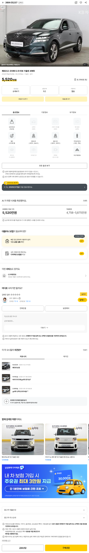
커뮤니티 (23, 356)
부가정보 (73, 112)
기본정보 (44, 112)
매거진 (65, 356)
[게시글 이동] (44, 366)
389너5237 (14, 2)
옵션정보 (16, 112)
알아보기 (44, 241)
